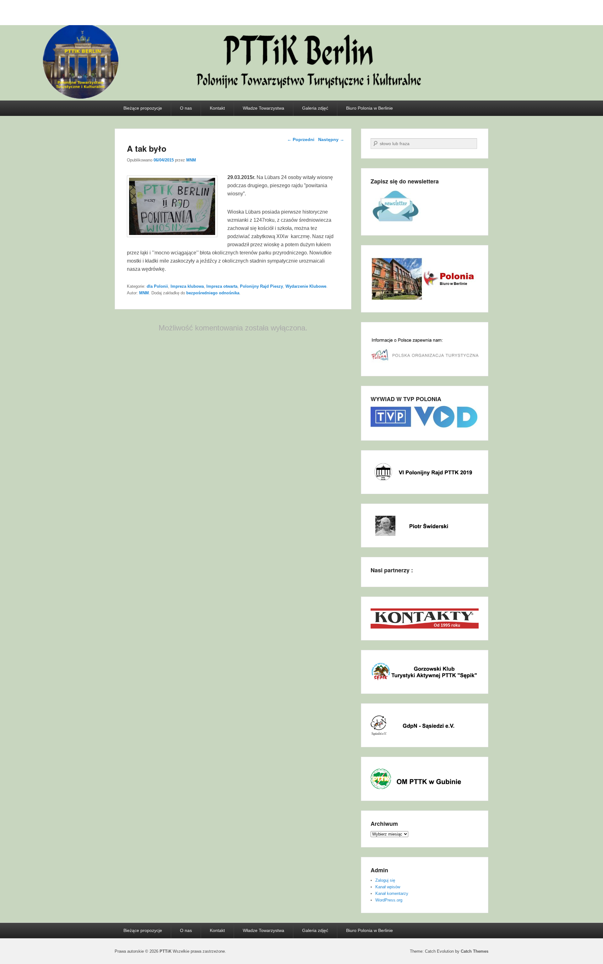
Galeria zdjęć (315, 108)
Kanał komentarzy (391, 893)
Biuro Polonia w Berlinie (369, 108)
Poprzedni (300, 139)
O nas (186, 108)
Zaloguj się (385, 880)
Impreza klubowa (187, 286)
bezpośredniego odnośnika (212, 293)
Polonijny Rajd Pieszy (261, 286)
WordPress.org (388, 900)
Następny (331, 139)
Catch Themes (474, 951)
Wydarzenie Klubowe (305, 286)
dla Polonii (157, 286)
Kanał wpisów (387, 887)
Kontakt (217, 108)
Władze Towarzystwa (263, 108)
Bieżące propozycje (142, 108)
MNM (191, 160)
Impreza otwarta (221, 286)
